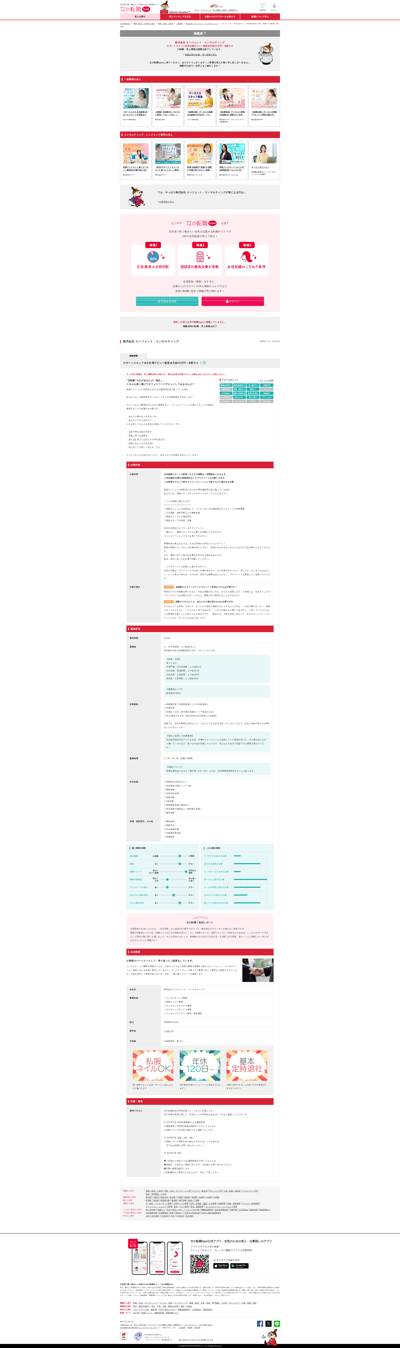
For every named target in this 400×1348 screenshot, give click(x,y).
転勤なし (161, 1210)
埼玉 (153, 1306)
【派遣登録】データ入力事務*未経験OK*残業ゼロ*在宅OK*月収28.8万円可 (232, 113)
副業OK (154, 1310)
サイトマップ (206, 10)
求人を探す (140, 16)
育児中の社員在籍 (192, 1213)
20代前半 (165, 1216)
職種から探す (125, 1303)
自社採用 (197, 1327)
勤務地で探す (125, 1306)
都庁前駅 (182, 1200)
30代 (173, 1216)
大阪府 (156, 1197)
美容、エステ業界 (181, 1207)
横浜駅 (174, 1200)
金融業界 (222, 1203)
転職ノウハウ (125, 1313)
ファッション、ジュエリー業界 (159, 1207)
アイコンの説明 (267, 380)
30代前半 (180, 1216)
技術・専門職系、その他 (156, 1194)
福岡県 (194, 1197)
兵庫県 (202, 1197)
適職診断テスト (172, 1313)
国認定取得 (207, 1310)
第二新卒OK (151, 1210)
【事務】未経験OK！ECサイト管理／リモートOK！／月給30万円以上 (168, 113)
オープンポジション (260, 167)
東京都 (148, 1197)
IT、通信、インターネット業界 (159, 1203)
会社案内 (182, 1327)
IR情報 (189, 1327)
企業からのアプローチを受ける (220, 16)
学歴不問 (233, 1210)
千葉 (159, 1306)
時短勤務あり (264, 1210)
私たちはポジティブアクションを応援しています (196, 1340)
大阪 (164, 1306)
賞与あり (179, 1213)
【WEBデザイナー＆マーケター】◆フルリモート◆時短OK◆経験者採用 (168, 168)
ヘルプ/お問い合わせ (205, 1325)
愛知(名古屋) (173, 1306)
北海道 (216, 1197)
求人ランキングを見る (180, 16)
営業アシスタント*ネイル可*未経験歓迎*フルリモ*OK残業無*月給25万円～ (232, 168)
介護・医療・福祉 (249, 1303)
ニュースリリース (190, 1325)
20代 (148, 1216)
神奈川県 (164, 1197)
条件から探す (125, 1310)
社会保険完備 (151, 1213)
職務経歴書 (159, 1313)
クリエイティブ (181, 1303)
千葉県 (180, 1197)
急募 (172, 1213)
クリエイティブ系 (249, 1191)
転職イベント (147, 1313)
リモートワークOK (141, 1310)
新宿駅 (148, 1200)
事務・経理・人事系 (154, 1191)
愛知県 (187, 1197)
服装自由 (254, 1210)
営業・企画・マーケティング (145, 1303)
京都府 (209, 1197)
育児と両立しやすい (175, 1210)
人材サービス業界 (180, 1203)
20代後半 (155, 1216)
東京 (135, 1306)
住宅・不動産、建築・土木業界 (203, 1203)
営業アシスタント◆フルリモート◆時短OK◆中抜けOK (136, 168)
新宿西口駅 (165, 1200)
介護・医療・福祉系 (232, 1191)
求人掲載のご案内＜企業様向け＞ (226, 10)
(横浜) (146, 1306)
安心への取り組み (140, 1325)
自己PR (136, 1313)
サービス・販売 (165, 1303)
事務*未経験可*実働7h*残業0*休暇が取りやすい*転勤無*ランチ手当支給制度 (200, 168)
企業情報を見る (166, 202)
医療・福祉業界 (233, 1203)
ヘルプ (196, 10)
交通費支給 (163, 1213)
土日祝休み (243, 1210)
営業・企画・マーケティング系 (177, 1191)
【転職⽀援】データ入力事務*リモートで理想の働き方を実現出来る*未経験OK (264, 113)
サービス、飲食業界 (250, 1203)
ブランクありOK (192, 1210)
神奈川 (141, 1306)
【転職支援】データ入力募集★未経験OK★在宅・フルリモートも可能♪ (200, 113)
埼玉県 (172, 1197)
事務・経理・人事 (196, 1303)
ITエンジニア (234, 1303)
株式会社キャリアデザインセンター (144, 1327)
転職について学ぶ (260, 16)
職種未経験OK (207, 1210)
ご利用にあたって (126, 1325)
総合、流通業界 (197, 1207)
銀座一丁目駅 (193, 1200)
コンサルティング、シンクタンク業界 (221, 1207)
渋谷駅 (156, 1200)
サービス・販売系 (199, 1191)
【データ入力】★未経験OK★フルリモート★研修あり (135, 113)
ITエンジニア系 (215, 1191)
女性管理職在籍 (221, 1210)
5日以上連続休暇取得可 (211, 1213)
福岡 (182, 1306)
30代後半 (190, 1216)
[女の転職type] (125, 1327)
